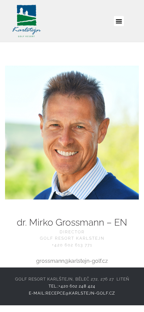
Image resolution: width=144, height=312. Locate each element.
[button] (119, 21)
